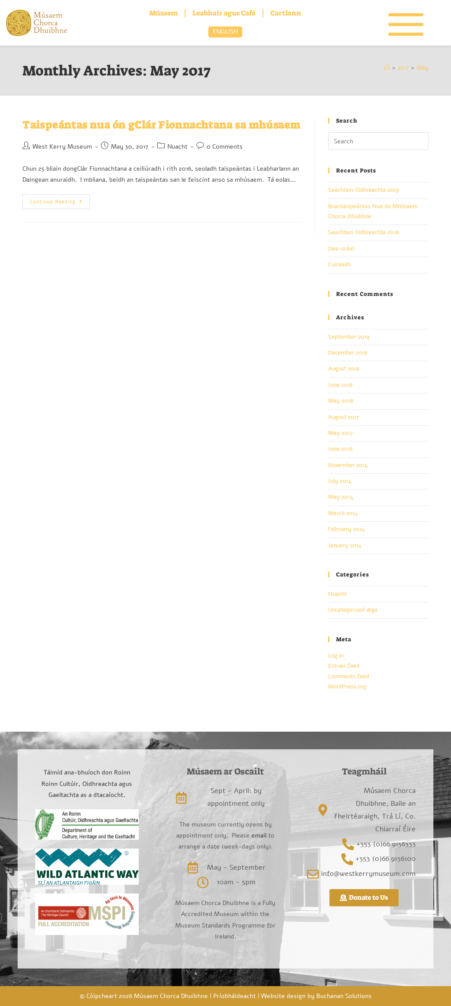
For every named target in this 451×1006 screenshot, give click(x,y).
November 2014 (348, 465)
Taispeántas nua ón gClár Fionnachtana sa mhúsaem (161, 125)
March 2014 (343, 513)
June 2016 (340, 449)
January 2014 (345, 546)
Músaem (163, 13)
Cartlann (285, 13)
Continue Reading (60, 199)
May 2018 (340, 401)
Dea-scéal (341, 249)
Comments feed (348, 677)
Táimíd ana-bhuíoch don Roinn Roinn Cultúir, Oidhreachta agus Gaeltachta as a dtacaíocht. (86, 783)
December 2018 (347, 353)
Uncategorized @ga (352, 610)
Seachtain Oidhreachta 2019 (363, 190)
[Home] (387, 68)
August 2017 (343, 417)
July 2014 (339, 481)
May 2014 (340, 497)
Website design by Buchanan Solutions (316, 996)
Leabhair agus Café (223, 13)
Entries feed (343, 666)
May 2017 (340, 433)
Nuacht (177, 146)
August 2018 (343, 369)
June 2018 (340, 385)
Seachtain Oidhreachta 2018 (363, 232)
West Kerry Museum (62, 146)
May (423, 68)
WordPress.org (347, 687)
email (258, 835)
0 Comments (225, 146)
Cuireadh (339, 265)
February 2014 (346, 529)
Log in (336, 656)
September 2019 (349, 337)
